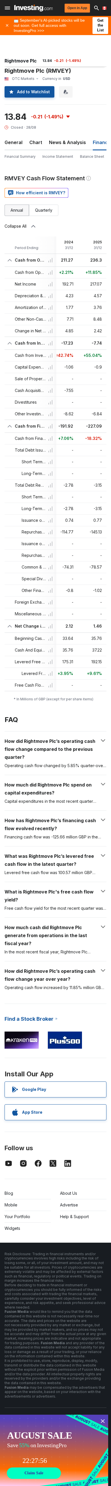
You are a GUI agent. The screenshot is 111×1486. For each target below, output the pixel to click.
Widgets (12, 1228)
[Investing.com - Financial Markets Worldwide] (33, 8)
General (13, 142)
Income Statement (57, 156)
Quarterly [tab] (43, 210)
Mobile (11, 1204)
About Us (68, 1193)
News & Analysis (67, 142)
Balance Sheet (92, 156)
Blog (9, 1193)
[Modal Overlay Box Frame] (54, 1450)
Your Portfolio (17, 1216)
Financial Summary (20, 156)
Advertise (69, 1204)
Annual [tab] (17, 210)
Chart (35, 142)
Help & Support (74, 1216)
